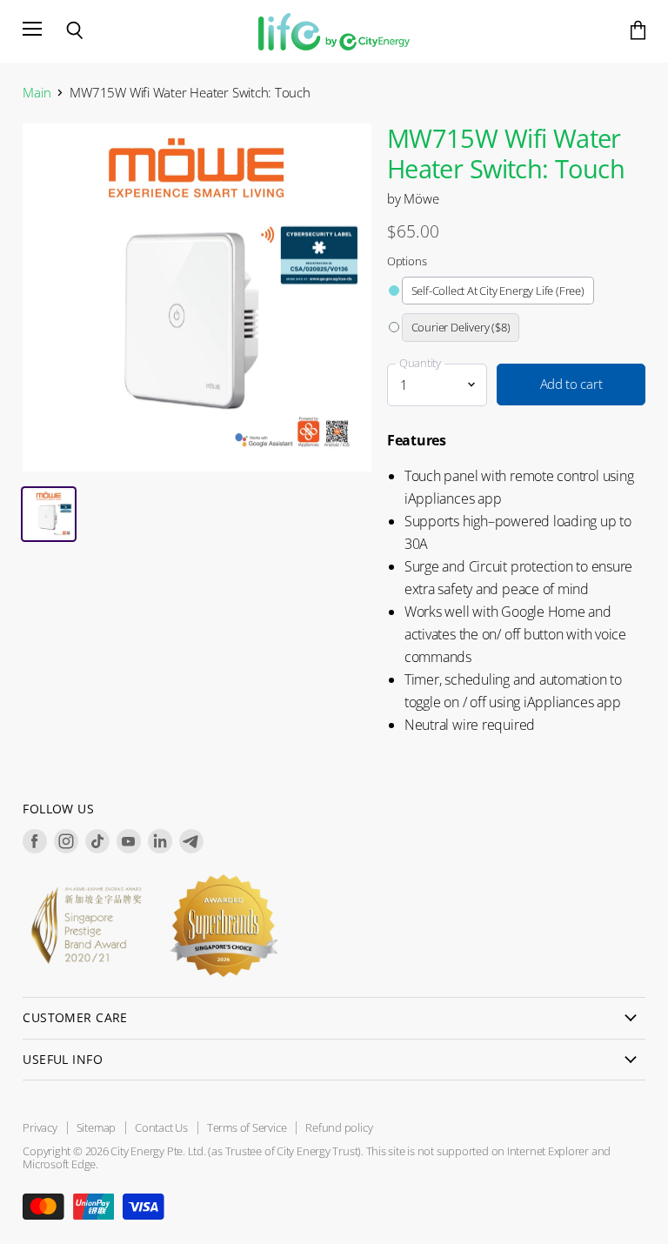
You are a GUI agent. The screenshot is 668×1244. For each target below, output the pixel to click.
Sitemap (96, 1127)
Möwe (421, 198)
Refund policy (338, 1127)
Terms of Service (246, 1127)
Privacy (40, 1127)
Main (36, 92)
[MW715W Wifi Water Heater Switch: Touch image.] (197, 298)
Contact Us (161, 1127)
